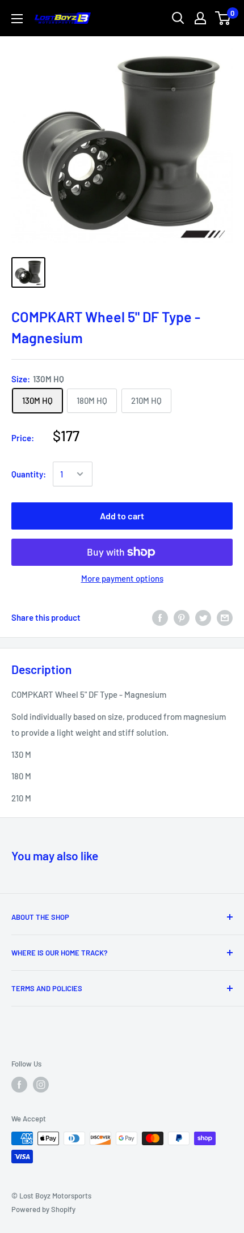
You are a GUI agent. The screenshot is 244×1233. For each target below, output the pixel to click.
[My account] (200, 18)
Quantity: (28, 474)
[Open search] (178, 18)
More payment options (122, 578)
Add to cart (122, 515)
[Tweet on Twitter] (203, 617)
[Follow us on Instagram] (41, 1085)
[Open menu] (17, 18)
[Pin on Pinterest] (182, 617)
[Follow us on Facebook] (19, 1085)
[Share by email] (225, 617)
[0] (223, 18)
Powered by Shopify (43, 1209)
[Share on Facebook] (160, 617)
